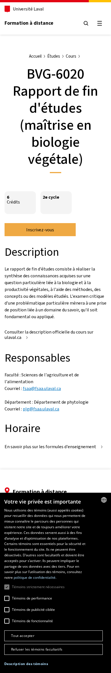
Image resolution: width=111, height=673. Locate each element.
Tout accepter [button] (22, 635)
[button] (26, 663)
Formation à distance (29, 23)
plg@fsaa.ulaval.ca (41, 409)
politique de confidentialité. (35, 577)
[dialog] (55, 583)
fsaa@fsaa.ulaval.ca (42, 388)
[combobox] (104, 500)
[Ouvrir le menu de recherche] (86, 23)
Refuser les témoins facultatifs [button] (36, 649)
